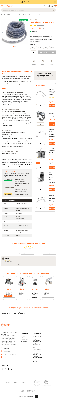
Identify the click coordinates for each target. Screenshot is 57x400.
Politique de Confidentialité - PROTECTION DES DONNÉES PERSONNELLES (37, 341)
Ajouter (52, 106)
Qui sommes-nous (37, 336)
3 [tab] (15, 46)
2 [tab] (14, 46)
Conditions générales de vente (37, 357)
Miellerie (5, 313)
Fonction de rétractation (35, 360)
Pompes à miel (18, 313)
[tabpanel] (14, 32)
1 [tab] (13, 46)
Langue (19, 253)
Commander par (39, 253)
